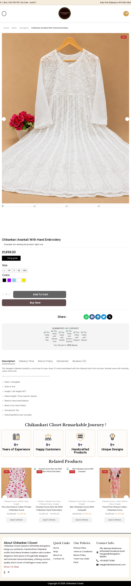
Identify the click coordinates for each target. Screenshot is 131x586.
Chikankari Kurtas (13, 504)
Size (4, 265)
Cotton (85, 501)
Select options (16, 520)
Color (6, 275)
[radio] (4, 271)
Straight (23, 504)
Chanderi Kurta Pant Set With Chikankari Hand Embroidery (16, 508)
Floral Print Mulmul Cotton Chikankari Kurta (82, 508)
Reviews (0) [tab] (79, 361)
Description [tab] (8, 361)
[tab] (8, 361)
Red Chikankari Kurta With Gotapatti (49, 508)
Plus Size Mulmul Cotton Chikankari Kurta (115, 508)
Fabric (14, 28)
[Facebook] (4, 572)
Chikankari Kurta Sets (20, 501)
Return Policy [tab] (45, 361)
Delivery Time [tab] (26, 361)
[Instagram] (8, 572)
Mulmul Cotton (121, 501)
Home (6, 28)
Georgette (24, 28)
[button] (4, 13)
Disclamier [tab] (63, 361)
